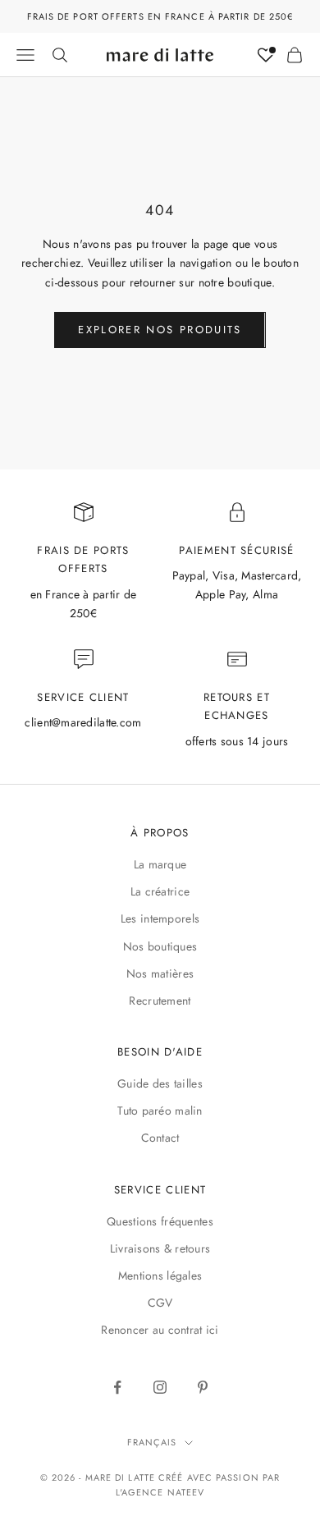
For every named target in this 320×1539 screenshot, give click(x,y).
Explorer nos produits (159, 329)
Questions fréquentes (160, 1221)
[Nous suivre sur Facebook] (117, 1387)
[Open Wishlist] (266, 55)
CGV (160, 1302)
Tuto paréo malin (159, 1110)
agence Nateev (162, 1492)
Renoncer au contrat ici (159, 1329)
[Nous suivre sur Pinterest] (202, 1387)
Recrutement (159, 1000)
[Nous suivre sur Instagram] (160, 1387)
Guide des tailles (160, 1083)
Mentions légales (160, 1275)
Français (152, 1442)
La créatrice (160, 891)
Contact (160, 1137)
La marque (160, 864)
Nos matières (160, 973)
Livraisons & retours (160, 1248)
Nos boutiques (160, 946)
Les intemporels (160, 918)
